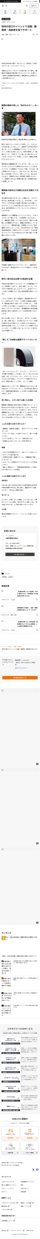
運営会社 (4, 1230)
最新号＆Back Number (21, 668)
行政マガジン (25, 1188)
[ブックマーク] (33, 34)
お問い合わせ (29, 1230)
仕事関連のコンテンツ (27, 1182)
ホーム (4, 646)
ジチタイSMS (6, 1209)
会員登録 (23, 1192)
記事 (9, 646)
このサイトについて (8, 1182)
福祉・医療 (17, 646)
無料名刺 (4, 1206)
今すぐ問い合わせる (19, 554)
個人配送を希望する (19, 677)
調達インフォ (25, 1206)
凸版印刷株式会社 (11, 538)
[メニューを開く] (3, 6)
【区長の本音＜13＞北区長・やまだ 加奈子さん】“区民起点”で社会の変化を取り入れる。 (27, 593)
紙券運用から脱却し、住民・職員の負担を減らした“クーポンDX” (27, 609)
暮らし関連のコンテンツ (9, 1185)
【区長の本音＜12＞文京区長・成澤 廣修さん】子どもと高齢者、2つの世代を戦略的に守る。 (27, 624)
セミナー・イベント (8, 1188)
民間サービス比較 (26, 1203)
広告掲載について (7, 1221)
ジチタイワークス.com (12, 1)
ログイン (34, 6)
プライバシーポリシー (16, 1230)
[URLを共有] (37, 34)
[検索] (26, 5)
